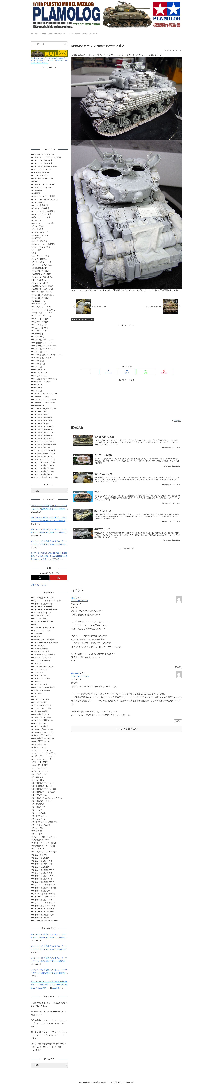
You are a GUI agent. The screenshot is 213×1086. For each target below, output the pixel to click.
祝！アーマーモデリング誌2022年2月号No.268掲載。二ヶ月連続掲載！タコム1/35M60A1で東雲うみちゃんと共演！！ (49, 556)
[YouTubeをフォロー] (58, 577)
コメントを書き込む (126, 728)
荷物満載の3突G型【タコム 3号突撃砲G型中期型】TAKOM (48, 1013)
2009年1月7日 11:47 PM (80, 676)
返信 (179, 667)
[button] (65, 43)
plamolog (75, 673)
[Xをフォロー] (40, 577)
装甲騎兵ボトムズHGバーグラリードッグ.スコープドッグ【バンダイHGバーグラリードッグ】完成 (49, 1023)
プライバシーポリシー (39, 585)
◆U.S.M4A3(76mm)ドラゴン (83, 320)
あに (73, 597)
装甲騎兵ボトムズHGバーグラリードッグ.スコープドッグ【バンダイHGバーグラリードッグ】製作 (49, 1035)
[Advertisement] (126, 344)
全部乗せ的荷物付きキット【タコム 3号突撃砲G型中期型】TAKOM (49, 1004)
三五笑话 (55, 559)
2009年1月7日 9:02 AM (79, 601)
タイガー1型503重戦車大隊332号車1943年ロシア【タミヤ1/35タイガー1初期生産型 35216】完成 (48, 1047)
